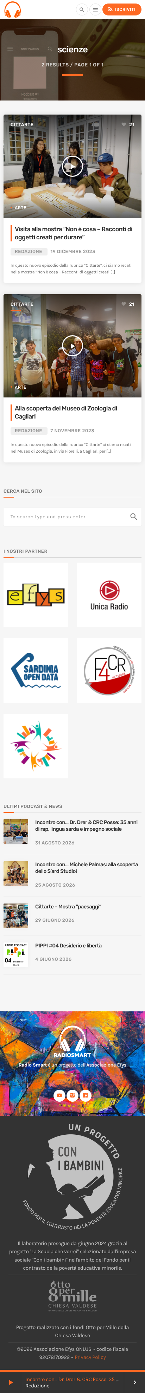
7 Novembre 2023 (72, 431)
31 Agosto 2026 (55, 843)
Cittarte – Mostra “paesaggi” (68, 906)
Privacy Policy (90, 1357)
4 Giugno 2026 (53, 959)
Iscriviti (121, 9)
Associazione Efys (106, 1065)
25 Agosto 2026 (55, 885)
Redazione (28, 251)
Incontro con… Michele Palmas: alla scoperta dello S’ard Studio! (86, 868)
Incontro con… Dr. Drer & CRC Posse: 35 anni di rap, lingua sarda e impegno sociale (86, 825)
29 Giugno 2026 (55, 920)
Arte (20, 207)
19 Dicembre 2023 (72, 251)
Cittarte (22, 125)
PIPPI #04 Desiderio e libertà (68, 945)
